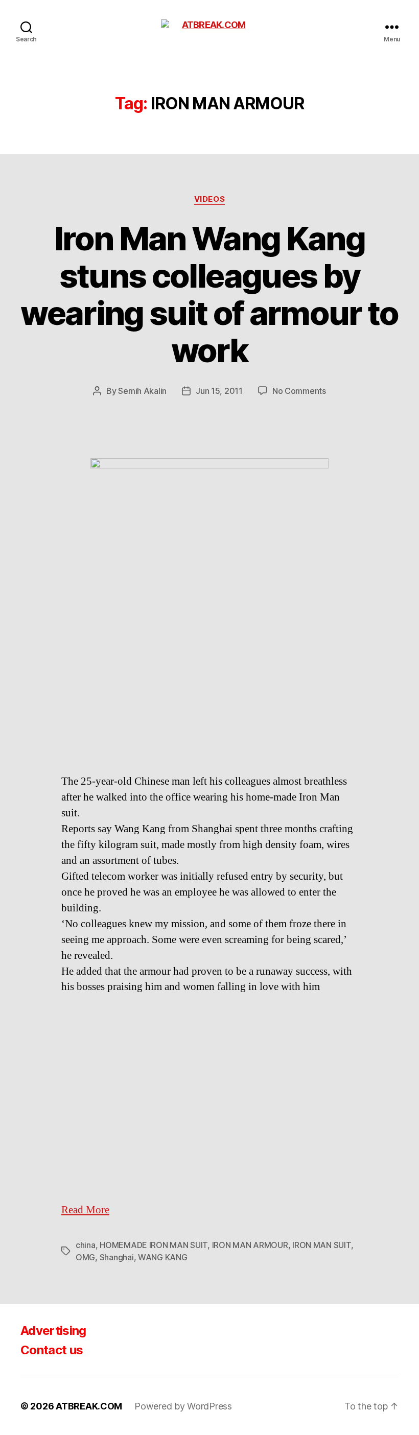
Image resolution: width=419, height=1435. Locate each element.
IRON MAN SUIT (321, 1245)
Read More (85, 1210)
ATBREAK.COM (89, 1406)
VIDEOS (209, 199)
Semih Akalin (142, 391)
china (86, 1245)
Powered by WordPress (183, 1406)
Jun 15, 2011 (219, 391)
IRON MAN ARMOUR (250, 1245)
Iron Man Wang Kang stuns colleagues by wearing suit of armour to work (209, 294)
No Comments (299, 391)
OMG (85, 1257)
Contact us (51, 1350)
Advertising (53, 1330)
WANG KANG (163, 1257)
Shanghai (117, 1257)
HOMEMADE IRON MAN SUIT (153, 1245)
